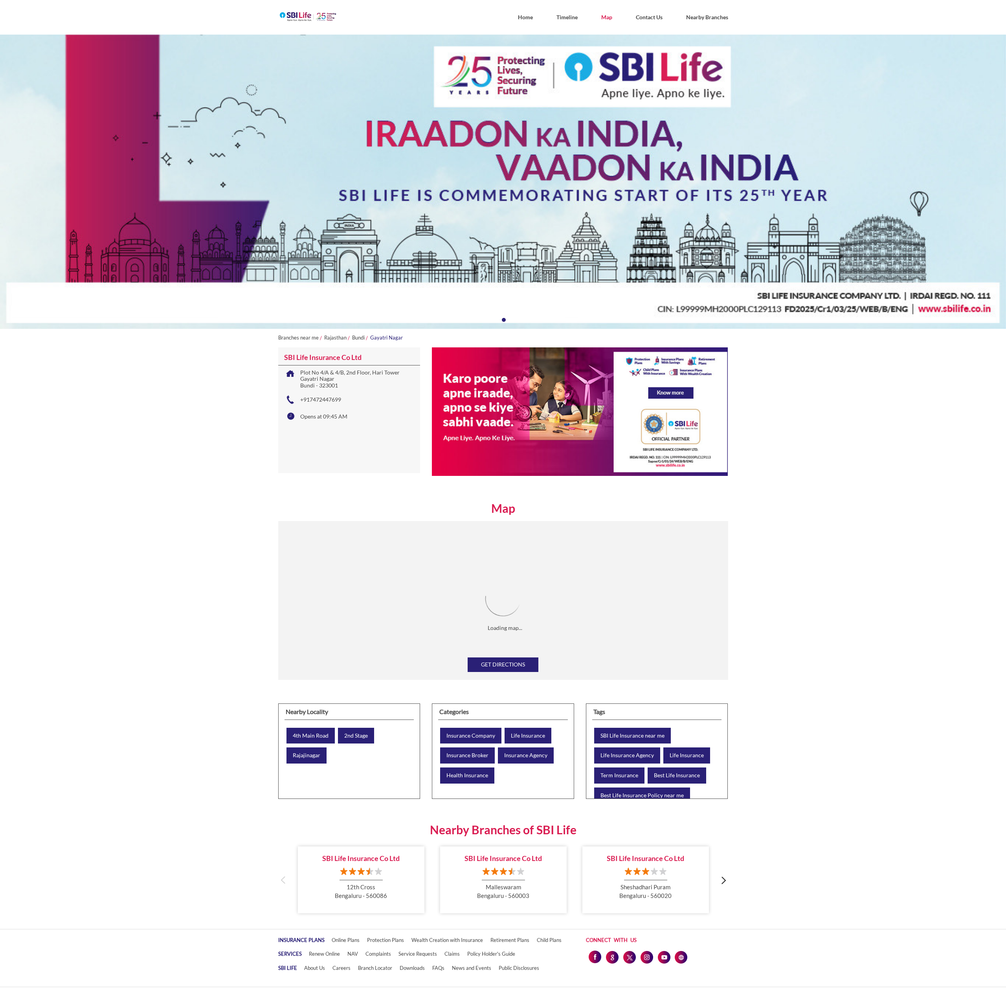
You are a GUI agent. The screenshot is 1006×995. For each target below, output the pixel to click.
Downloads (412, 968)
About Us (314, 968)
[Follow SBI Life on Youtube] (663, 957)
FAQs (438, 968)
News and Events (471, 968)
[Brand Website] (681, 957)
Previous (283, 880)
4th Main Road (311, 735)
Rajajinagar (306, 755)
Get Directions (503, 664)
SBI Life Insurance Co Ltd (361, 858)
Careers (341, 968)
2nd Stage (356, 735)
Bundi (358, 338)
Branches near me (298, 338)
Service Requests (417, 954)
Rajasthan (335, 338)
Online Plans (346, 940)
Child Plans (549, 940)
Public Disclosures (519, 968)
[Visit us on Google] (612, 957)
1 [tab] (503, 319)
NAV (352, 954)
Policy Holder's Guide (491, 954)
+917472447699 (320, 399)
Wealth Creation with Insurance (447, 940)
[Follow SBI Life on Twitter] (629, 957)
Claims (452, 954)
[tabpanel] (503, 182)
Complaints (378, 954)
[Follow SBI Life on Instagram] (646, 957)
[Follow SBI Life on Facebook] (594, 957)
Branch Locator (375, 968)
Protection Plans (385, 940)
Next (723, 880)
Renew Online (324, 954)
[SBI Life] (308, 17)
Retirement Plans (509, 940)
